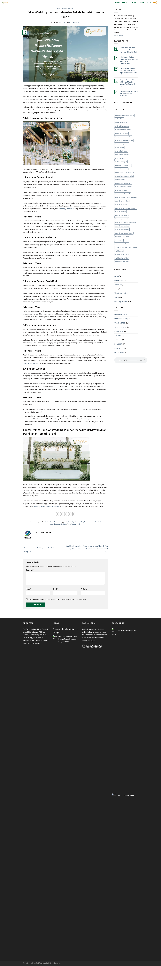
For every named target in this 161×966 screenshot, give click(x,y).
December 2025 (120, 314)
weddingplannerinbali (121, 258)
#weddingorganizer (121, 204)
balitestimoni (119, 240)
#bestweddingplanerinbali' (83, 522)
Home (117, 2)
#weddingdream (132, 197)
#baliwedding (70, 522)
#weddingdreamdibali (122, 201)
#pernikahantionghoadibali (123, 183)
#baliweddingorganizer (122, 122)
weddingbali (133, 247)
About (124, 2)
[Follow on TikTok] (92, 646)
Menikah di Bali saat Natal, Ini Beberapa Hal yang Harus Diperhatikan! (129, 60)
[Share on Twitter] (61, 514)
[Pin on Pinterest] (69, 514)
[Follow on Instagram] (88, 646)
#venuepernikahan (121, 190)
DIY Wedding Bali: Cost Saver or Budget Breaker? (129, 93)
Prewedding (118, 280)
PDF (148, 2)
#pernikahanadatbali (121, 169)
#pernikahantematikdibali (58, 524)
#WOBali (118, 237)
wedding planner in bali (122, 262)
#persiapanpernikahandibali (123, 187)
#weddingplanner (120, 212)
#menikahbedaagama (122, 154)
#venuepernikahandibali (122, 194)
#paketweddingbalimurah (123, 165)
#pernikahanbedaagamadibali (124, 176)
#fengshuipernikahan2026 (123, 137)
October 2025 (119, 323)
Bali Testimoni (74, 22)
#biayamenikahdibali (121, 133)
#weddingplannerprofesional (124, 233)
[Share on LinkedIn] (73, 514)
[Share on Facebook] (57, 514)
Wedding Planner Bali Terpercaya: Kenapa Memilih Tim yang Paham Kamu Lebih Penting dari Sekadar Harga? (87, 547)
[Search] (155, 2)
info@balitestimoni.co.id (127, 630)
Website (84, 589)
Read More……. (120, 35)
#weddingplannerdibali (122, 226)
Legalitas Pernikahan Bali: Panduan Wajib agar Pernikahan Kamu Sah (128, 71)
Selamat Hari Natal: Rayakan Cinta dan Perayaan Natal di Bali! (128, 50)
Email (55, 589)
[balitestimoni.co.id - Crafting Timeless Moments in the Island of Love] (11, 2)
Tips (58, 9)
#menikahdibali (96, 522)
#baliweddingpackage (122, 126)
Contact (133, 2)
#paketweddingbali (121, 162)
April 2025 (118, 348)
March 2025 (119, 352)
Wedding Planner (67, 9)
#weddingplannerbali (73, 524)
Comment (30, 570)
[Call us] (100, 646)
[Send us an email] (96, 646)
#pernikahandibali (120, 179)
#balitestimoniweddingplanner (124, 115)
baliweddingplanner (121, 247)
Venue (116, 297)
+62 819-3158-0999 (126, 795)
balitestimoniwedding (121, 244)
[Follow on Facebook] (84, 646)
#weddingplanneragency (122, 215)
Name (28, 589)
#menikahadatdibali (121, 151)
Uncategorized (120, 293)
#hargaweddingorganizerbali (124, 140)
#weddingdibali (120, 197)
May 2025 (118, 344)
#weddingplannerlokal (122, 229)
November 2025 (120, 318)
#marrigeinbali (119, 147)
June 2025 (118, 340)
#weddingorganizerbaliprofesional (125, 208)
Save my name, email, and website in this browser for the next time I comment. (58, 599)
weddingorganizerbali (122, 254)
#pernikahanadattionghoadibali (124, 172)
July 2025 (118, 335)
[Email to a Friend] (65, 514)
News (142, 2)
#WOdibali (126, 237)
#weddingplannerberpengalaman (125, 222)
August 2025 (119, 331)
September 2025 (120, 327)
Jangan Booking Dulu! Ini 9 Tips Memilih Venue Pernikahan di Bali (128, 83)
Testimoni (118, 285)
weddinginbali (119, 251)
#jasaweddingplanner (121, 144)
